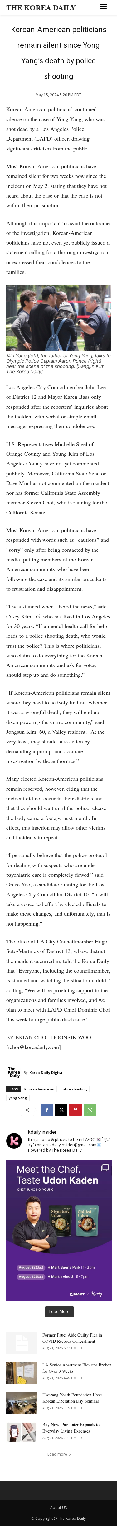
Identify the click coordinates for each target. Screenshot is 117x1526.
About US (58, 1507)
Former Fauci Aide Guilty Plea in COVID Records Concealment (72, 1338)
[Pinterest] (75, 1110)
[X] (61, 1110)
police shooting (74, 1089)
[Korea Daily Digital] (15, 1072)
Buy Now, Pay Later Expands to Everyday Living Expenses (71, 1428)
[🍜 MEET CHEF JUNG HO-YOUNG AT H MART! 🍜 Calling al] (59, 1230)
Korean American (39, 1089)
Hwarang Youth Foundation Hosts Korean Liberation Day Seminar (72, 1398)
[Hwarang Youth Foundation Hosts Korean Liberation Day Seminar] (21, 1403)
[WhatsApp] (90, 1110)
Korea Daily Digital (46, 1072)
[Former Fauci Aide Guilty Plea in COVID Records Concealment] (21, 1343)
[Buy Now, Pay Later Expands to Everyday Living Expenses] (21, 1432)
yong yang (18, 1097)
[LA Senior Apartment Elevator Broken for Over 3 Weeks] (21, 1373)
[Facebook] (47, 1110)
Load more (57, 1454)
